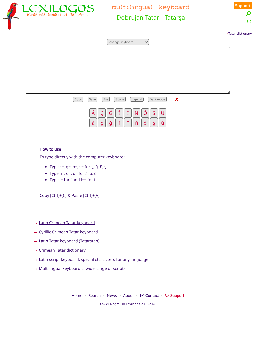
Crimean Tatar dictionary (62, 250)
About (128, 295)
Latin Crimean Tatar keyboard (67, 222)
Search (95, 295)
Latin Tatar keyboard (58, 241)
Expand (137, 99)
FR (249, 21)
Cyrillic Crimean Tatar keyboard (68, 232)
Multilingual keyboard (59, 268)
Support (243, 5)
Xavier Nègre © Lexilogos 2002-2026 (128, 304)
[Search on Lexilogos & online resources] (248, 13)
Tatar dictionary (240, 33)
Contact (152, 295)
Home (77, 295)
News (112, 295)
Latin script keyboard (59, 259)
